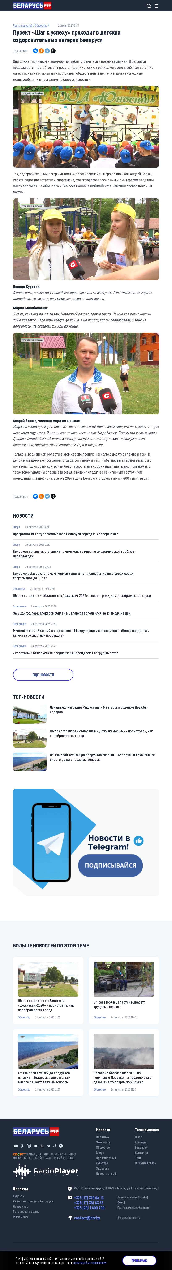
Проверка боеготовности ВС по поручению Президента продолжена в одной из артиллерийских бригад (122, 1077)
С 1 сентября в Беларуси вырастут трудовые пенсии (120, 1004)
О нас (138, 1137)
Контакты (141, 1153)
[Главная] (34, 5)
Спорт (16, 527)
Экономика (19, 606)
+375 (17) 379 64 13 (111, 1197)
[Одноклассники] (41, 50)
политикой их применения (90, 1263)
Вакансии (141, 1147)
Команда (141, 1142)
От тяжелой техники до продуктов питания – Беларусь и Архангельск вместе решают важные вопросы (102, 757)
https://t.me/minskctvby (30, 792)
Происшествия (106, 1158)
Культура (102, 1163)
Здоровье (102, 1168)
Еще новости (43, 674)
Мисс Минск (21, 1217)
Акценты (19, 1196)
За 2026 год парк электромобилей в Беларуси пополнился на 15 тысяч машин (71, 613)
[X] (53, 50)
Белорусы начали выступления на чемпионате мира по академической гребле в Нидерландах (74, 553)
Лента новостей (23, 25)
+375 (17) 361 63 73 (99, 1202)
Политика (102, 1137)
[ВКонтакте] (35, 50)
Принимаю (139, 1260)
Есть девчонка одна (26, 1212)
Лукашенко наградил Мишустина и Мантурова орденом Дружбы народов (98, 709)
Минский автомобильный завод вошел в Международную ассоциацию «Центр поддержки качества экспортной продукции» (81, 633)
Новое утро (20, 1206)
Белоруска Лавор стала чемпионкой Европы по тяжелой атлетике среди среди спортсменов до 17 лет (73, 575)
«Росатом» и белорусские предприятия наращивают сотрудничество (65, 652)
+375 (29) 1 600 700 (112, 1207)
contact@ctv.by (107, 1217)
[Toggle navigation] (155, 6)
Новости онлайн (106, 1173)
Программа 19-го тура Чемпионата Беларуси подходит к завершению (65, 533)
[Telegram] (47, 50)
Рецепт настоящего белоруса (33, 1201)
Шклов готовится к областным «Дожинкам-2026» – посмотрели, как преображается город (82, 595)
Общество (41, 25)
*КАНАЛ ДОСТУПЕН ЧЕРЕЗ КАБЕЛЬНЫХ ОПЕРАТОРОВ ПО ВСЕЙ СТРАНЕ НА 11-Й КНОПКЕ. (44, 1156)
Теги (138, 1158)
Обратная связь (145, 1163)
